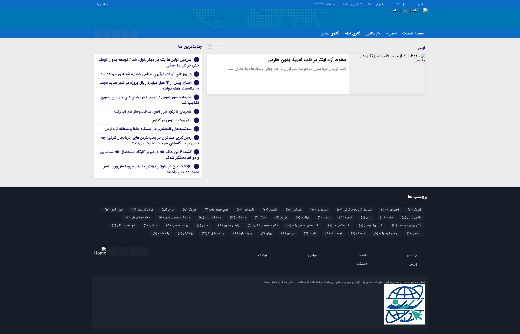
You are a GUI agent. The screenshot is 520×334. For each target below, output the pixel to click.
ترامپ (324, 217)
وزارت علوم (242, 233)
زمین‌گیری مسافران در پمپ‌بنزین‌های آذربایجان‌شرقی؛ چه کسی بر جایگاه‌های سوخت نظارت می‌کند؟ (150, 140)
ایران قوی (114, 210)
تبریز (345, 217)
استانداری (319, 210)
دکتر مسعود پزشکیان (263, 225)
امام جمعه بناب (216, 210)
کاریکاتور (373, 33)
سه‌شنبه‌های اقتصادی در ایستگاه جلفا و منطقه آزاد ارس (148, 129)
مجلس (288, 233)
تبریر (366, 217)
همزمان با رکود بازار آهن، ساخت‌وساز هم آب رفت (152, 111)
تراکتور (302, 217)
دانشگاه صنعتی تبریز (174, 217)
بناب (386, 217)
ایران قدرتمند (142, 210)
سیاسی (150, 225)
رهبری (203, 225)
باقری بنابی (411, 217)
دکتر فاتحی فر (339, 225)
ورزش (266, 233)
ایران (168, 210)
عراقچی (414, 233)
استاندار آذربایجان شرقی (354, 210)
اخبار (392, 33)
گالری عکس (329, 33)
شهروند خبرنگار (123, 225)
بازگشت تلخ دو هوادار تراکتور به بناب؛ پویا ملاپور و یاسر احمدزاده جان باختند (151, 169)
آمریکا (414, 210)
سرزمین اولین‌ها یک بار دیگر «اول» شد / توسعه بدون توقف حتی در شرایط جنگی (149, 62)
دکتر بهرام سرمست (406, 225)
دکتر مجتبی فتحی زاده (302, 225)
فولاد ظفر (333, 233)
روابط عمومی (177, 225)
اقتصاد (269, 210)
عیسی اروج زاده (385, 233)
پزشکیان (185, 233)
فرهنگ (358, 233)
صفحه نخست (413, 33)
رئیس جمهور (228, 225)
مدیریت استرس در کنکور (171, 120)
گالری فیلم (352, 33)
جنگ (260, 217)
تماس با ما (101, 4)
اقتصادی (245, 210)
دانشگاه (238, 217)
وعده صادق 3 (213, 233)
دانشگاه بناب (210, 217)
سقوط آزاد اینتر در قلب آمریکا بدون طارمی (307, 59)
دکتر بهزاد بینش (371, 225)
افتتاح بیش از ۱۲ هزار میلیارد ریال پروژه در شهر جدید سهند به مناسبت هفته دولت (149, 85)
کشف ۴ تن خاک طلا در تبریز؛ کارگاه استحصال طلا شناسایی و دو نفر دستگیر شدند (149, 155)
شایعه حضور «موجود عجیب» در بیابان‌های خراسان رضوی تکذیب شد (150, 100)
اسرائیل (294, 210)
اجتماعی (390, 210)
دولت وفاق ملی (137, 217)
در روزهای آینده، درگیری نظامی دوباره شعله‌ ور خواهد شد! (145, 74)
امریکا (189, 210)
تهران (280, 217)
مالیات (310, 233)
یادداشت (160, 233)
